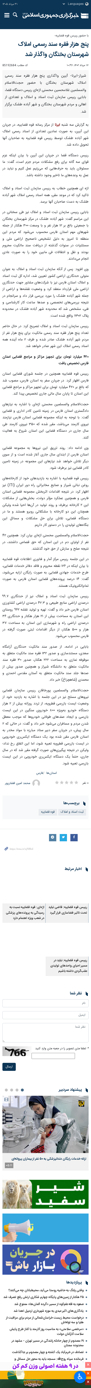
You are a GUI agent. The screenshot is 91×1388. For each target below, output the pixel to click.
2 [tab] (17, 1090)
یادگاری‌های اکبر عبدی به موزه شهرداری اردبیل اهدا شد (49, 1311)
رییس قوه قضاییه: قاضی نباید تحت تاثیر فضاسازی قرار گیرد (68, 910)
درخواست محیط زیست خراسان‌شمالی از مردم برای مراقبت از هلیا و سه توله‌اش (45, 1320)
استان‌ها (51, 773)
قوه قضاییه (48, 812)
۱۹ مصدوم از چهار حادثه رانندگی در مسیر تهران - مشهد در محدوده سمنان (48, 1343)
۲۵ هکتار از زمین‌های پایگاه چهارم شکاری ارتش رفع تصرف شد (43, 1297)
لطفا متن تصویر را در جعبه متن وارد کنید (62, 1048)
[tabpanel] (45, 1133)
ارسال (9, 1066)
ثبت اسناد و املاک (72, 812)
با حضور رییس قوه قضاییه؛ (72, 35)
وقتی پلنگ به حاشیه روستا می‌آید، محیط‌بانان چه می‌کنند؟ (46, 1290)
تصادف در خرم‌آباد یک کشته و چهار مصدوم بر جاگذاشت (48, 1352)
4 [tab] (6, 1090)
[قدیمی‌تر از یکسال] (67, 889)
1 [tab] (22, 1090)
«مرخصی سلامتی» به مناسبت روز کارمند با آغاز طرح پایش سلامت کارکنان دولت (46, 1332)
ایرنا (51, 16)
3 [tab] (11, 1090)
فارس (39, 773)
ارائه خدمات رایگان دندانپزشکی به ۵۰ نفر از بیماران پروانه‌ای (48, 1159)
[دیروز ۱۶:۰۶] (45, 1124)
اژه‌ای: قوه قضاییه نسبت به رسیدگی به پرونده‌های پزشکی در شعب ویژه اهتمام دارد (25, 913)
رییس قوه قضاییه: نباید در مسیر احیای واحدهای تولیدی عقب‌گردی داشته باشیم (68, 966)
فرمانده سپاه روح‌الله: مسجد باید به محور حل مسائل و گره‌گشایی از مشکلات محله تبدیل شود (49, 1361)
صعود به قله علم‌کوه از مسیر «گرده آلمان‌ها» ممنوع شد (49, 1304)
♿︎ (80, 1376)
